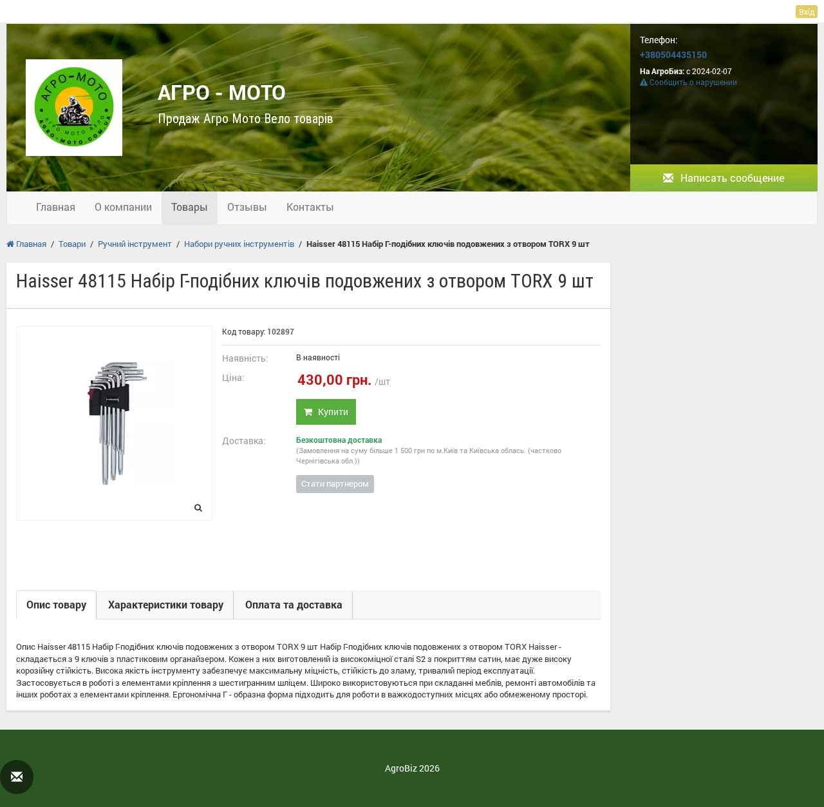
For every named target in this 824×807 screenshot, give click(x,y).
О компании (123, 206)
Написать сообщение (731, 177)
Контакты (310, 206)
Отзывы (247, 206)
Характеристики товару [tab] (165, 604)
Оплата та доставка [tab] (293, 604)
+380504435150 (673, 54)
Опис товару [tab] (56, 604)
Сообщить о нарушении (692, 82)
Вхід (806, 11)
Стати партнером (335, 483)
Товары (189, 206)
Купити (330, 411)
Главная (55, 206)
